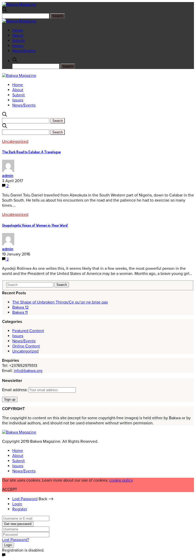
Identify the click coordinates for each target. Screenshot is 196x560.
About (17, 35)
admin (7, 175)
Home (17, 30)
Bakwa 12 (20, 307)
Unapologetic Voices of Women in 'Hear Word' (35, 225)
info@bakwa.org (28, 370)
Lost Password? (15, 539)
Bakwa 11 (20, 312)
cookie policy (121, 480)
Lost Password (25, 498)
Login (17, 504)
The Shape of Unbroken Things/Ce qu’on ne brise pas (60, 302)
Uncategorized (15, 141)
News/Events (23, 50)
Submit (18, 40)
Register (19, 509)
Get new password (17, 524)
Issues (17, 45)
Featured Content (28, 330)
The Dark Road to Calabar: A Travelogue (31, 152)
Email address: (15, 389)
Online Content (26, 346)
